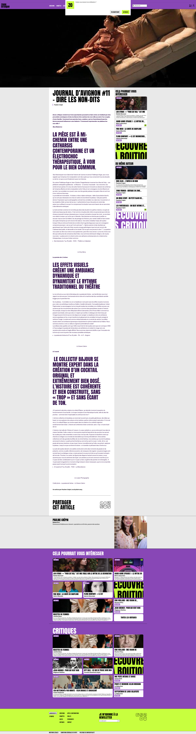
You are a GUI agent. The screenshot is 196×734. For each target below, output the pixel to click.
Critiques (61, 722)
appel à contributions (73, 713)
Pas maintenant (115, 12)
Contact (69, 722)
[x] (145, 715)
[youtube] (141, 719)
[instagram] (137, 715)
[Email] (145, 719)
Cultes (61, 719)
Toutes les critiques (129, 617)
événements (70, 719)
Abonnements (53, 713)
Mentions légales (53, 732)
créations (62, 713)
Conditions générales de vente (69, 732)
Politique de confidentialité (87, 732)
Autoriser (125, 12)
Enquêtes (61, 716)
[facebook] (141, 715)
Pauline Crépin (58, 105)
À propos (51, 716)
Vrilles (69, 716)
